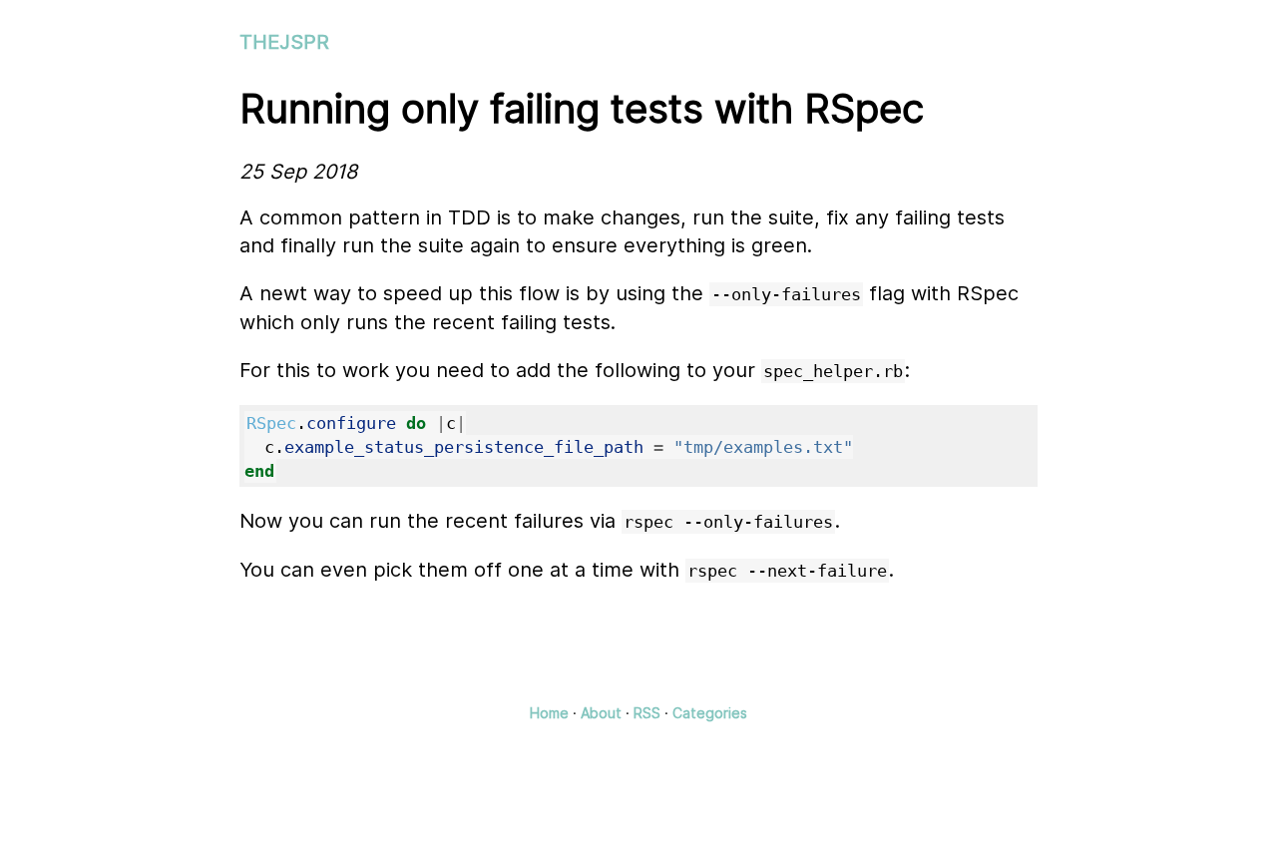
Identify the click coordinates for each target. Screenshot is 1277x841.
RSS (647, 712)
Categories (709, 712)
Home (549, 712)
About (601, 712)
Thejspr (284, 42)
